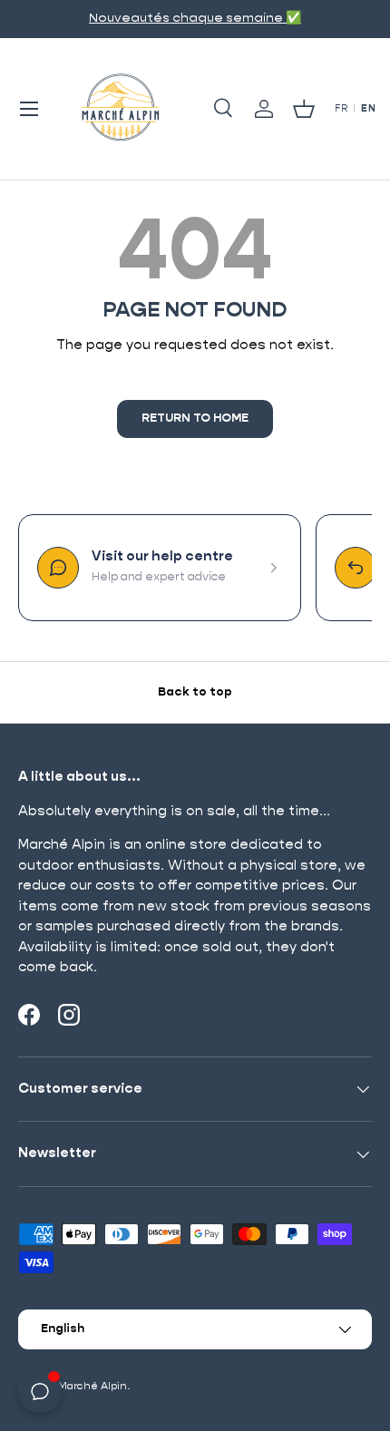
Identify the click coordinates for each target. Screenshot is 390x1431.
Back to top (195, 692)
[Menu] (29, 109)
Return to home (195, 418)
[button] (304, 109)
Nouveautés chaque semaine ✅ (195, 18)
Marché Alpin (92, 1386)
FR (341, 108)
